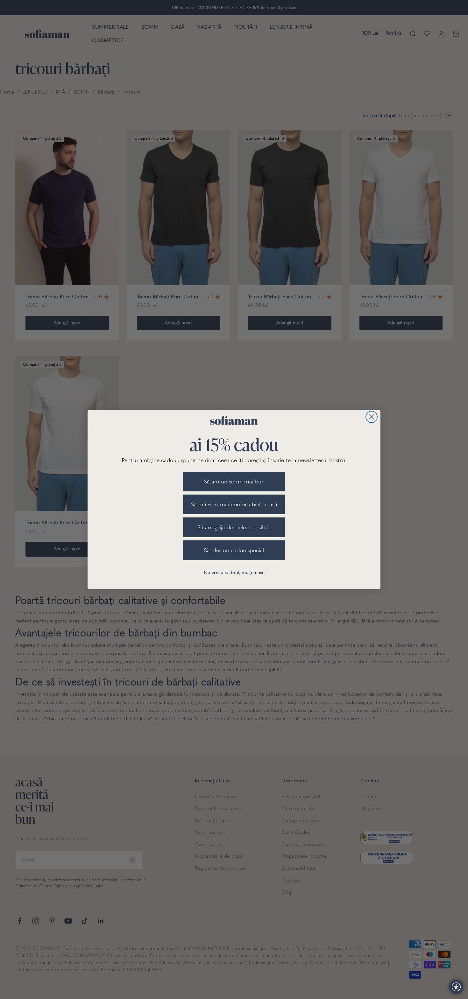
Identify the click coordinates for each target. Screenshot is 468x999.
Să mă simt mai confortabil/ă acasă (234, 504)
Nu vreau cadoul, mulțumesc (234, 572)
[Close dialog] (371, 417)
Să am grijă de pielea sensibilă (234, 527)
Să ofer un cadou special (234, 550)
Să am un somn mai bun (234, 481)
